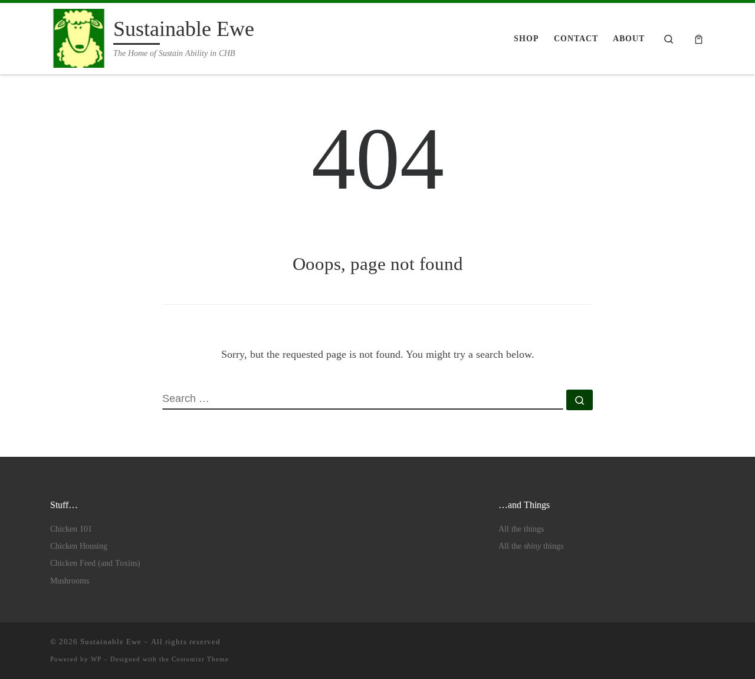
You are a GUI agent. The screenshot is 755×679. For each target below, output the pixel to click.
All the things (521, 529)
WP (96, 658)
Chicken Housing (78, 546)
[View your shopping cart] (699, 39)
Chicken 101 (71, 529)
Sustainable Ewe (111, 641)
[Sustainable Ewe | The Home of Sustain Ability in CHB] (79, 36)
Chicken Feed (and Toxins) (95, 563)
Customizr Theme (200, 658)
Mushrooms (69, 580)
